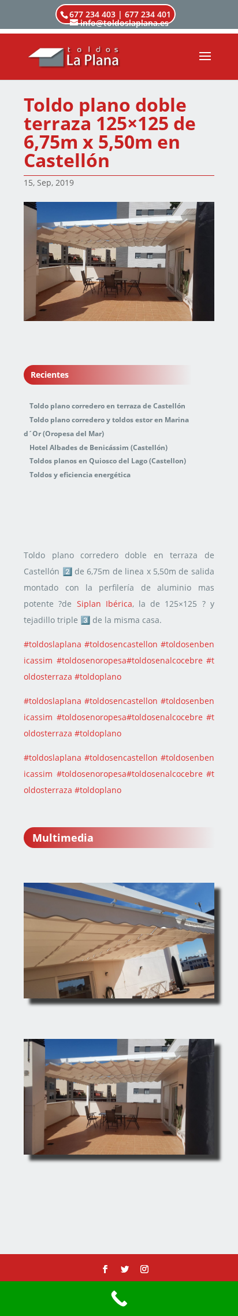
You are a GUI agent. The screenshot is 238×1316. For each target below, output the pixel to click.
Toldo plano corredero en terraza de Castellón (107, 406)
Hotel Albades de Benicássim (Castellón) (98, 447)
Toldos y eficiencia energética (80, 475)
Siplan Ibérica (104, 603)
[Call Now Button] (119, 1298)
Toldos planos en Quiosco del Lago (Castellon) (107, 461)
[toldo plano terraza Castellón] (119, 940)
